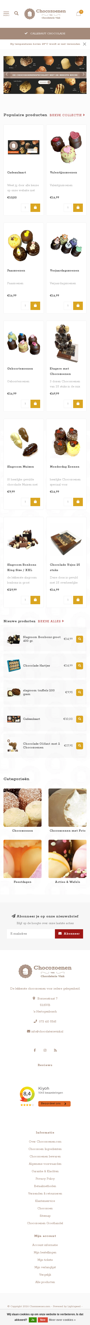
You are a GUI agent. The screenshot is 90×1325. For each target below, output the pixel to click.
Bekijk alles (50, 621)
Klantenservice (45, 1201)
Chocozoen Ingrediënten (45, 1149)
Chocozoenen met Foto (64, 790)
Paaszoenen (16, 270)
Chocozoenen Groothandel (45, 1223)
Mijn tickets (45, 1260)
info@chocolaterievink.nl (47, 1031)
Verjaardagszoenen (64, 270)
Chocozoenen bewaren (45, 1156)
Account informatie (45, 1245)
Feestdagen (11, 842)
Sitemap (45, 1216)
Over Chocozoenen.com (45, 1141)
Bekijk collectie (66, 115)
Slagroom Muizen (20, 467)
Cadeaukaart (16, 172)
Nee (42, 1320)
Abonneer (71, 933)
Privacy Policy (45, 1179)
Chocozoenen (12, 790)
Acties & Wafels (58, 842)
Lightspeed (74, 1306)
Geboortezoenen (20, 368)
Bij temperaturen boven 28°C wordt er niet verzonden (45, 44)
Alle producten (45, 1282)
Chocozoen (45, 1208)
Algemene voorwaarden (45, 1164)
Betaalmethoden (45, 1186)
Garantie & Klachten (45, 1171)
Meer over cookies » (62, 1320)
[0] (78, 14)
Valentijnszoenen (63, 172)
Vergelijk (45, 1275)
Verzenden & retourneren (45, 1193)
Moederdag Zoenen (64, 467)
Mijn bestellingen (45, 1252)
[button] (6, 75)
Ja (32, 1320)
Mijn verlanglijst (45, 1267)
